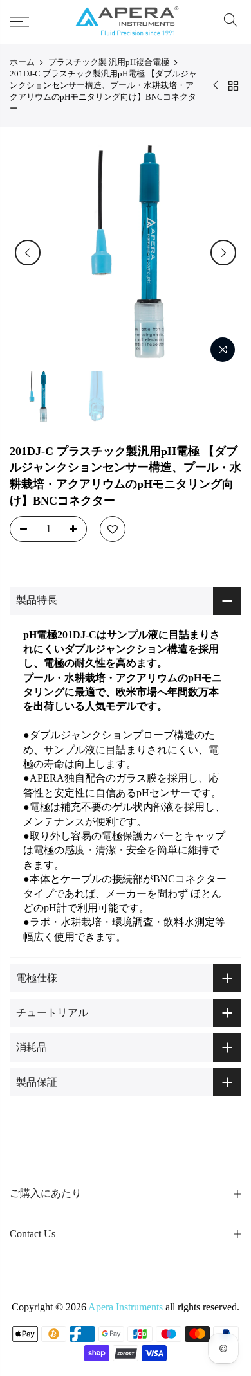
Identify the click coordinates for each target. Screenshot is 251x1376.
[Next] (223, 252)
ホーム (22, 62)
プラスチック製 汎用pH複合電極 (108, 62)
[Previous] (28, 252)
